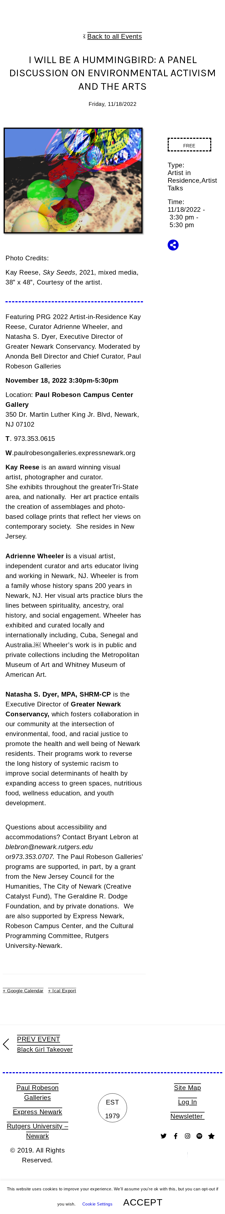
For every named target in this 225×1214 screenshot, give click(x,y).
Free (189, 145)
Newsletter (187, 1116)
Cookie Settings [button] (97, 1204)
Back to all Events (114, 36)
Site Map (187, 1087)
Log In (187, 1102)
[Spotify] (199, 1136)
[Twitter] (163, 1136)
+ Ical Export (62, 990)
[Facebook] (176, 1136)
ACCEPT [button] (142, 1202)
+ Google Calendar (23, 990)
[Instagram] (187, 1136)
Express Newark (37, 1112)
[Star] (211, 1136)
